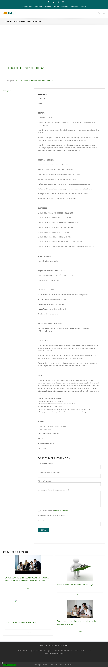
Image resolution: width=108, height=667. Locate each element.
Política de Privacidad (50, 665)
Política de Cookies (66, 665)
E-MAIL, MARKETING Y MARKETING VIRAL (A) (75, 584)
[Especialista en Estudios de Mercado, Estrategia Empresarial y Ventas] (80, 609)
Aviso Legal (37, 665)
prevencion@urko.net (56, 653)
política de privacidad (61, 511)
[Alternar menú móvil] (104, 13)
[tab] (16, 90)
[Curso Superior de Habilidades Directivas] (28, 609)
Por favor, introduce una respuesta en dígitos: (53, 515)
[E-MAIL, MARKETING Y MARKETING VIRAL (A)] (80, 568)
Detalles (29, 588)
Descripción (7, 91)
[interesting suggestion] (27, 46)
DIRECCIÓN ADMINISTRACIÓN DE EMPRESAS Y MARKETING (34, 81)
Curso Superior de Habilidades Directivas (21, 622)
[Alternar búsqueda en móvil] (99, 13)
